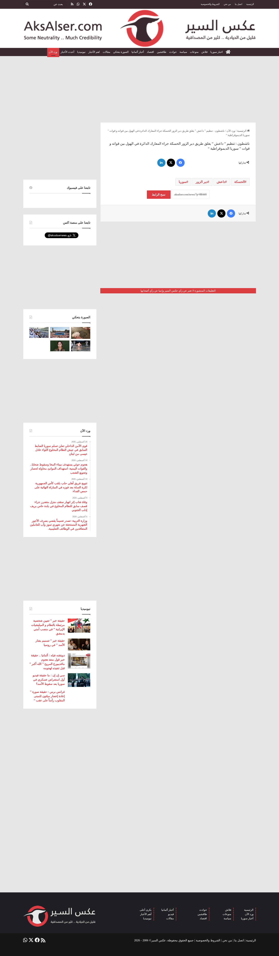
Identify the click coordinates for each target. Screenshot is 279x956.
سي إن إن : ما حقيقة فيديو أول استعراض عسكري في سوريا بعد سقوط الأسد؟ (49, 679)
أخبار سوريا (247, 918)
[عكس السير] (139, 28)
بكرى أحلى (146, 909)
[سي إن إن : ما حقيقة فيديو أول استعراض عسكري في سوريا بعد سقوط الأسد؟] (79, 680)
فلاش (204, 51)
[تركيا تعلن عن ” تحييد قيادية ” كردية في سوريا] (59, 345)
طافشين (161, 51)
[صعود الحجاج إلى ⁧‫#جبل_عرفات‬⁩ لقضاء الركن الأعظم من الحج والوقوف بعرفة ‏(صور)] (39, 332)
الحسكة (239, 181)
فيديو (171, 914)
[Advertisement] (139, 87)
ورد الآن (53, 51)
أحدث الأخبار (67, 51)
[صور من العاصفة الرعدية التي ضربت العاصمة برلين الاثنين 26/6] (80, 345)
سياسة (183, 51)
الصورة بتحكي (121, 51)
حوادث (173, 51)
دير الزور (202, 181)
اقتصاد (150, 51)
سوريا (182, 181)
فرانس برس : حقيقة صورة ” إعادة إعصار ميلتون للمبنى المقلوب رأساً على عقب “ (47, 696)
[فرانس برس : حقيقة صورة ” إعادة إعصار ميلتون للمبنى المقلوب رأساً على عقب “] (79, 696)
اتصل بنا (238, 4)
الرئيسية (250, 4)
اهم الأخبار (94, 51)
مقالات (106, 51)
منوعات (194, 51)
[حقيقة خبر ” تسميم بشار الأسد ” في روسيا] (79, 644)
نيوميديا (81, 51)
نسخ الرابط (158, 194)
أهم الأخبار (146, 914)
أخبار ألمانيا (138, 51)
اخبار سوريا (216, 51)
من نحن (227, 4)
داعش (221, 181)
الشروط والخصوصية (210, 4)
